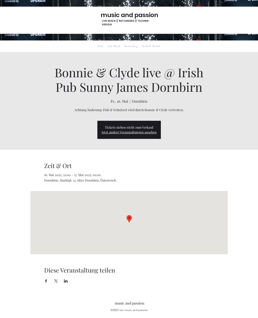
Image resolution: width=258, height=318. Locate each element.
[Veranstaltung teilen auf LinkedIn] (66, 281)
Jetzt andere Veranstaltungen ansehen (129, 132)
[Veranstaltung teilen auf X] (56, 281)
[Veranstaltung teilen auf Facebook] (46, 281)
